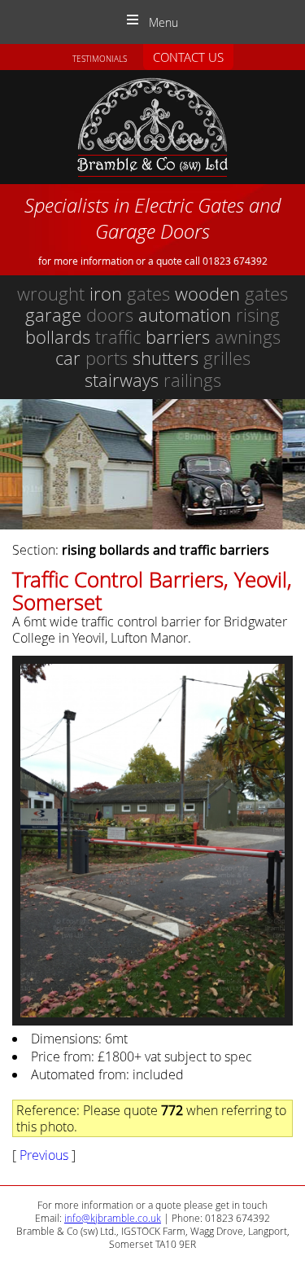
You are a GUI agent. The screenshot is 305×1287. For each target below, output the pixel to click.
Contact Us (188, 57)
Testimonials (99, 59)
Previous (44, 1155)
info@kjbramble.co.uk (112, 1217)
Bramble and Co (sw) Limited (152, 127)
